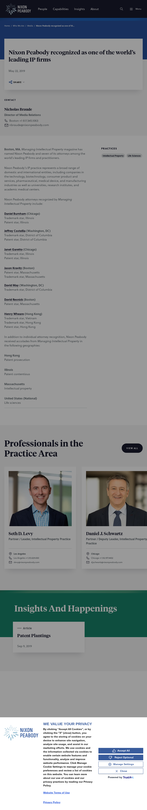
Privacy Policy (51, 802)
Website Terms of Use (56, 792)
